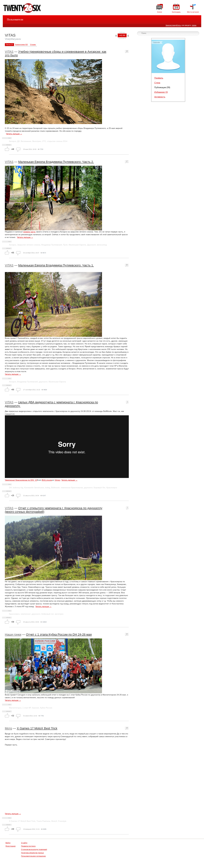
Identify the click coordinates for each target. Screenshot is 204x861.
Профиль (158, 78)
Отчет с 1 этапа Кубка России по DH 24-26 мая (59, 634)
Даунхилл (91, 245)
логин (194, 25)
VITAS (9, 51)
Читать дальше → (14, 134)
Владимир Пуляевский (51, 245)
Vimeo (57, 480)
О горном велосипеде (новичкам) (34, 849)
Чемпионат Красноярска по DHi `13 (21, 480)
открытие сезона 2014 (57, 141)
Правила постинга (28, 846)
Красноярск (111, 487)
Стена (157, 82)
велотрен (59, 614)
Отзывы (33, 44)
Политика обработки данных (32, 853)
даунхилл (43, 382)
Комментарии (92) (21, 44)
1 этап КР (26, 708)
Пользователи (15, 19)
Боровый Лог (99, 487)
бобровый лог (47, 614)
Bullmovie (55, 487)
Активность (159, 97)
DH (10, 487)
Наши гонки (13, 634)
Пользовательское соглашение (33, 856)
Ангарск (12, 141)
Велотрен (36, 141)
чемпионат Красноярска (72, 487)
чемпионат (26, 614)
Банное (35, 708)
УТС (44, 141)
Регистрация (11, 846)
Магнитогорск (15, 708)
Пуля (65, 245)
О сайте (24, 843)
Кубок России (46, 708)
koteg (47, 487)
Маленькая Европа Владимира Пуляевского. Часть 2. (56, 162)
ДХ (18, 141)
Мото (8, 728)
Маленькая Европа (77, 245)
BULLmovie (47, 480)
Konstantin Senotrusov (34, 487)
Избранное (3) (161, 92)
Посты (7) (9, 44)
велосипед (102, 245)
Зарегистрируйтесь (173, 25)
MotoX (54, 821)
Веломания (26, 141)
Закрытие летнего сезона (28, 245)
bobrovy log (18, 487)
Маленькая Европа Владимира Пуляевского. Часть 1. (56, 265)
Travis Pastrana (43, 821)
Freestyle (62, 821)
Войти (8, 843)
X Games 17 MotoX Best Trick (37, 728)
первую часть (29, 232)
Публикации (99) (162, 87)
